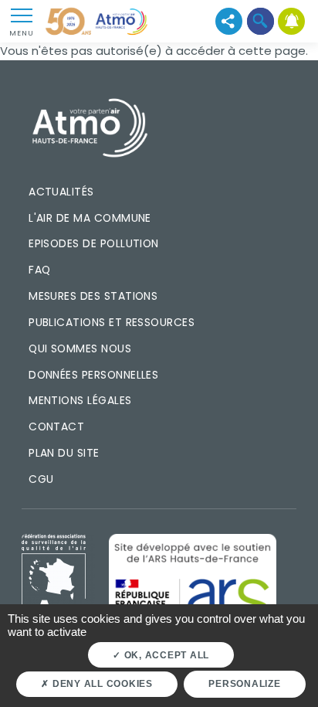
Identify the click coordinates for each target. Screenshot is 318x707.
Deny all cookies (101, 683)
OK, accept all (165, 655)
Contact (56, 426)
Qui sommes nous (80, 348)
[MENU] (21, 14)
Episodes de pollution (94, 243)
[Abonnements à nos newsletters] (292, 21)
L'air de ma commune (90, 218)
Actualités (61, 191)
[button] (260, 21)
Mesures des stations (93, 296)
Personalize (244, 683)
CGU (41, 479)
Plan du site (64, 453)
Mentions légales (80, 400)
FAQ (39, 269)
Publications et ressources (112, 322)
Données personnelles (93, 374)
